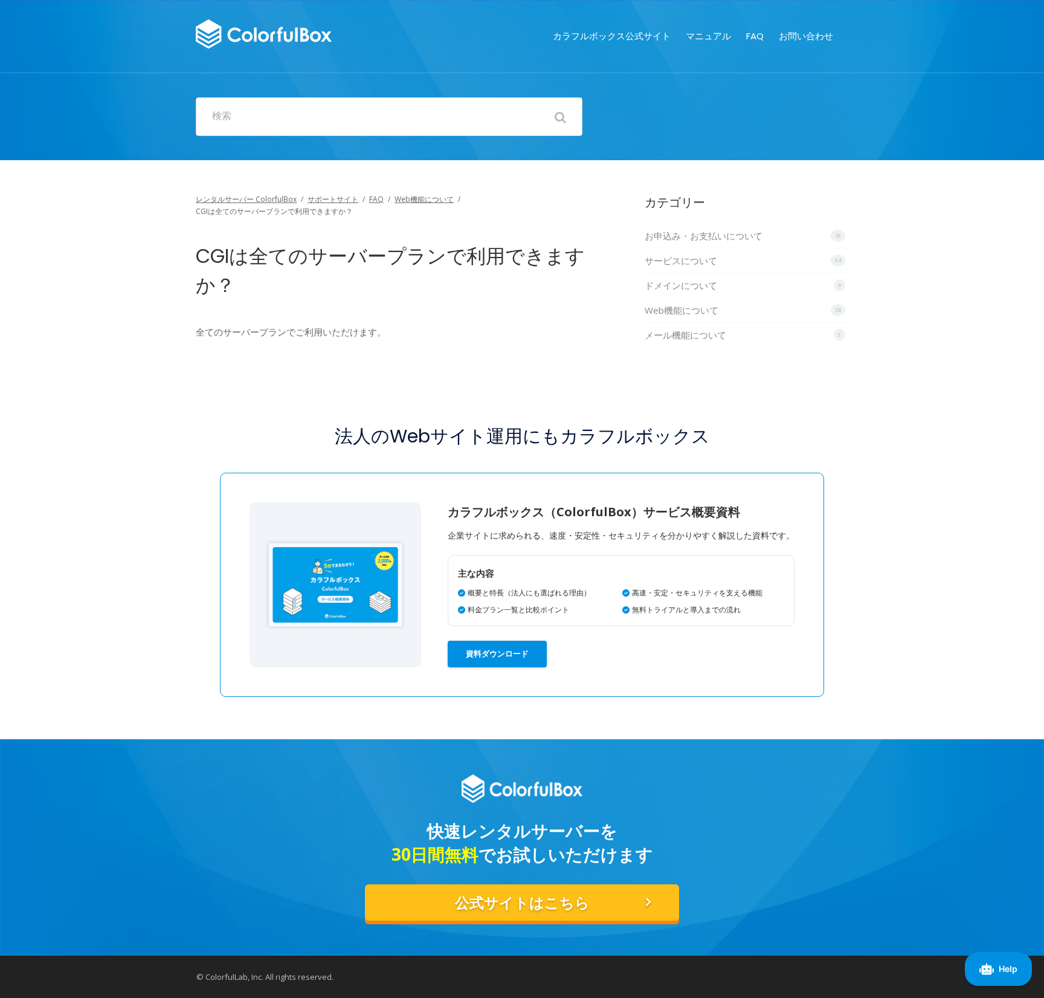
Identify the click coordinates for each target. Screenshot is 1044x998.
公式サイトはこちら (522, 903)
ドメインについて (681, 285)
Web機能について (424, 199)
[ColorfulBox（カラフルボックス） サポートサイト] (264, 32)
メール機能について (685, 335)
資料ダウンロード (497, 653)
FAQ (755, 36)
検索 (221, 116)
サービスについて (681, 260)
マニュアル (708, 36)
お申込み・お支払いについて (703, 236)
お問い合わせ (806, 36)
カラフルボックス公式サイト (612, 36)
